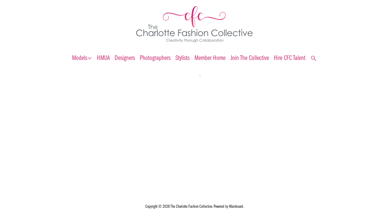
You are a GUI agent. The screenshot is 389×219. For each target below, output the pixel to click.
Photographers (155, 58)
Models (82, 58)
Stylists (182, 58)
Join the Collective (249, 58)
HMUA (103, 58)
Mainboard (236, 206)
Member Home (209, 58)
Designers (125, 58)
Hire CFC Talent (289, 58)
